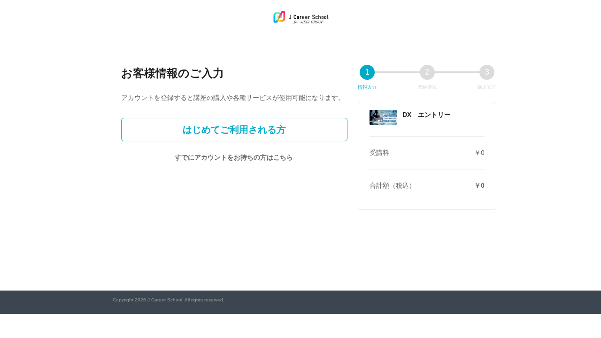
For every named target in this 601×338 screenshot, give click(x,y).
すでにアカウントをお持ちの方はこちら (234, 157)
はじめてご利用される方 (234, 129)
